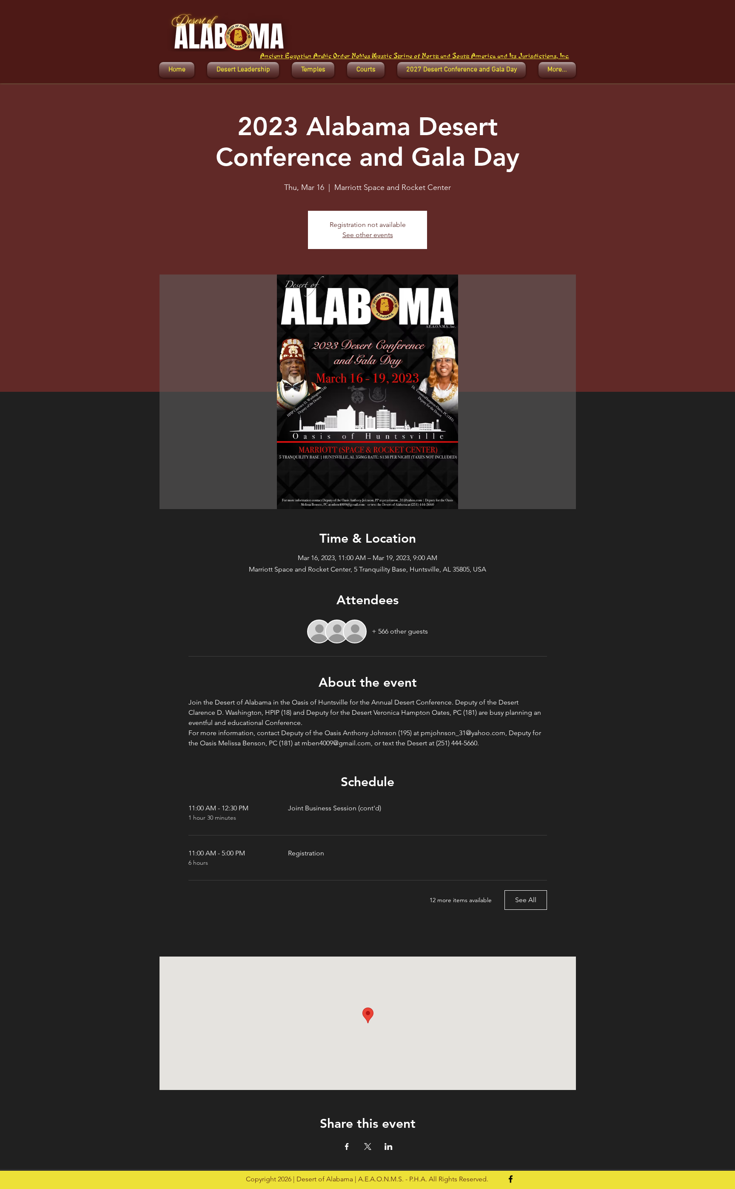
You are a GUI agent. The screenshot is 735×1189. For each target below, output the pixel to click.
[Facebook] (511, 1179)
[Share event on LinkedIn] (389, 1146)
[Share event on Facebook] (347, 1146)
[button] (243, 70)
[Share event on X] (368, 1146)
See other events (367, 235)
